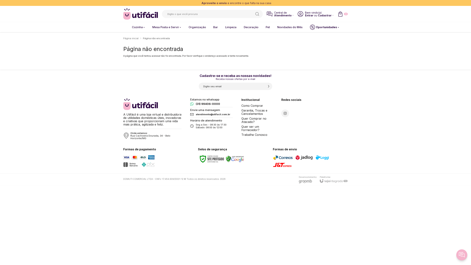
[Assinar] (268, 86)
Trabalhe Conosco (254, 135)
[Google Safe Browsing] (235, 158)
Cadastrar (325, 15)
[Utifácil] (140, 14)
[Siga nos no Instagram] (285, 113)
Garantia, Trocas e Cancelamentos (254, 112)
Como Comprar (252, 105)
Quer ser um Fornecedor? (250, 128)
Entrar (309, 15)
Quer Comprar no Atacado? (253, 120)
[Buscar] (257, 14)
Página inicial (131, 38)
